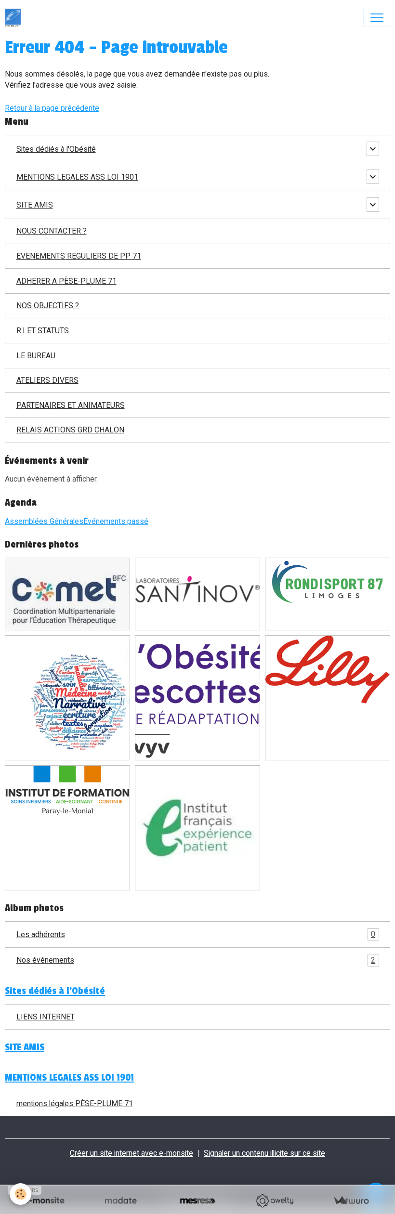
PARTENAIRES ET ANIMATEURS (70, 405)
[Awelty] (274, 1201)
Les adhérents (196, 934)
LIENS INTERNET (45, 1016)
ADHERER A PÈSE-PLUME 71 (66, 281)
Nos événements (196, 960)
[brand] (15, 18)
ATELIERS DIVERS (47, 380)
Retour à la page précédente (52, 108)
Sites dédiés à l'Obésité (56, 149)
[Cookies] (20, 1194)
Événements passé (115, 521)
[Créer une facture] (350, 1201)
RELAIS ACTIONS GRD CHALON (70, 429)
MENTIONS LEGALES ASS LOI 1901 (77, 177)
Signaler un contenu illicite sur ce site (264, 1153)
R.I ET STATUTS (42, 330)
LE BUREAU (35, 355)
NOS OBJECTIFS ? (47, 305)
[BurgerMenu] (376, 18)
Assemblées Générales (44, 521)
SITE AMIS (34, 204)
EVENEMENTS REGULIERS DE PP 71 (78, 256)
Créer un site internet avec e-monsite (131, 1153)
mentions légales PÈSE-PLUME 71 (74, 1103)
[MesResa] (197, 1201)
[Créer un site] (44, 1201)
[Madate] (120, 1201)
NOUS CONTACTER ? (51, 230)
